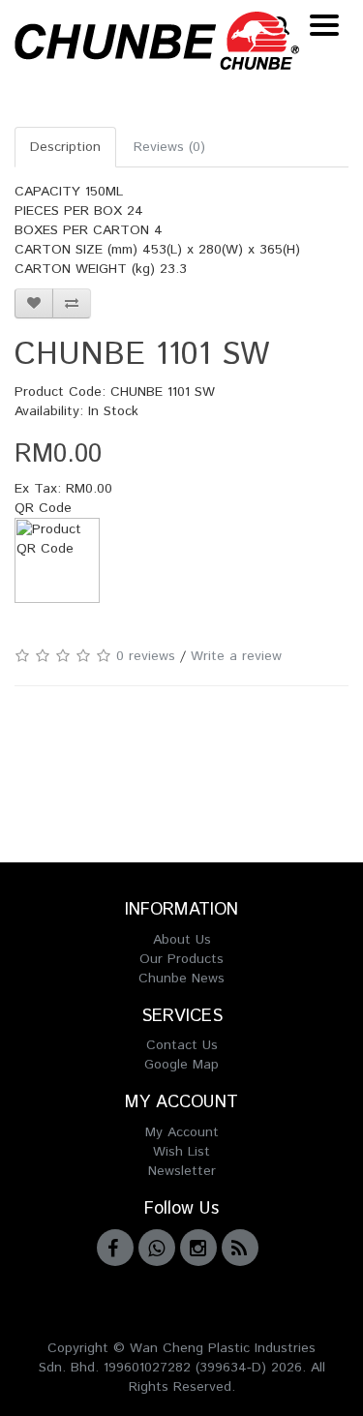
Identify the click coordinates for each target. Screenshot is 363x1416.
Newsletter (182, 1171)
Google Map (181, 1064)
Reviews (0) (169, 147)
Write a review (236, 656)
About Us (182, 939)
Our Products (181, 959)
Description (65, 147)
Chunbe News (181, 978)
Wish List (181, 1151)
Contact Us (182, 1045)
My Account (182, 1132)
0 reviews (145, 656)
